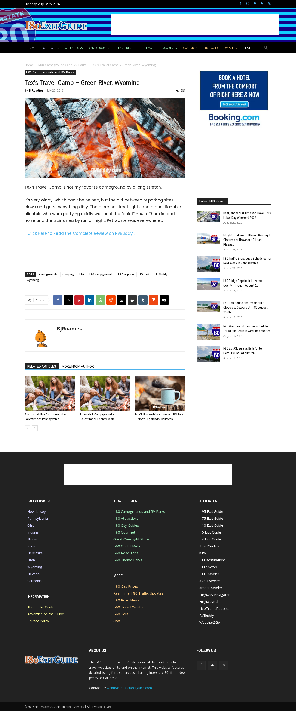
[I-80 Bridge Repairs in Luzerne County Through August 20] (208, 284)
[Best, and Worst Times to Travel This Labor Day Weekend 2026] (208, 216)
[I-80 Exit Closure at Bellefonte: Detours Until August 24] (208, 354)
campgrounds (48, 274)
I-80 (81, 274)
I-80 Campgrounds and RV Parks (62, 65)
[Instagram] (247, 3)
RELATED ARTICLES (41, 366)
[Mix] (153, 300)
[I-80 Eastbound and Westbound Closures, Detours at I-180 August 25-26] (208, 306)
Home (29, 65)
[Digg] (164, 300)
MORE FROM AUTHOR (78, 366)
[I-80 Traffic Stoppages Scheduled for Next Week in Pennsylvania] (208, 264)
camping (68, 274)
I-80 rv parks (126, 274)
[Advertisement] (195, 24)
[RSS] (261, 3)
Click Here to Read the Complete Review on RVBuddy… (81, 233)
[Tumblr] (143, 300)
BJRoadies (36, 90)
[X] (269, 3)
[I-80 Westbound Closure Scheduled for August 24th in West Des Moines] (208, 332)
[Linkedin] (89, 300)
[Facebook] (240, 3)
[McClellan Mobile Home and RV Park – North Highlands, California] (160, 393)
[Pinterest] (254, 3)
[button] (265, 47)
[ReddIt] (111, 300)
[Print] (132, 300)
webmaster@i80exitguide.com (129, 688)
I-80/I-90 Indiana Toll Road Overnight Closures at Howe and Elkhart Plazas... (246, 239)
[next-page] (35, 428)
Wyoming (33, 280)
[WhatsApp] (100, 300)
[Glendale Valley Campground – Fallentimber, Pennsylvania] (50, 393)
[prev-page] (27, 428)
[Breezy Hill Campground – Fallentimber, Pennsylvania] (105, 393)
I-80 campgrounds (101, 274)
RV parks (145, 274)
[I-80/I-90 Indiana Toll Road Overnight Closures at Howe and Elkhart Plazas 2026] (208, 238)
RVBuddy (161, 274)
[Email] (121, 300)
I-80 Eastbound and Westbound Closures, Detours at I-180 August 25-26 (245, 307)
